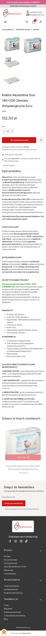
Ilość (3, 126)
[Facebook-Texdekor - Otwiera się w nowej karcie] (10, 541)
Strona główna (7, 29)
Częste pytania (10, 573)
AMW (4, 111)
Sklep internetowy (20, 633)
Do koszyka (21, 457)
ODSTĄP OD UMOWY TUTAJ (15, 567)
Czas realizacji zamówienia (14, 615)
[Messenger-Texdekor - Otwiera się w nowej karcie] (15, 541)
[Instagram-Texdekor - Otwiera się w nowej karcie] (21, 541)
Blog (6, 619)
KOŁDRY (36, 29)
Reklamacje (8, 570)
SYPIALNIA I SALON (23, 29)
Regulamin (8, 608)
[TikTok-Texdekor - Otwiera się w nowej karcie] (26, 541)
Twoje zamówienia (11, 586)
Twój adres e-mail (8, 497)
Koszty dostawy (10, 560)
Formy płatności (10, 563)
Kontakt (7, 556)
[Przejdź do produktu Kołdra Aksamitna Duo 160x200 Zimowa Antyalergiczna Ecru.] (23, 442)
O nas (6, 605)
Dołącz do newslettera (14, 503)
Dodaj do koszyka (21, 140)
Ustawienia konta (11, 589)
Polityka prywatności (12, 612)
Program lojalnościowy (13, 593)
